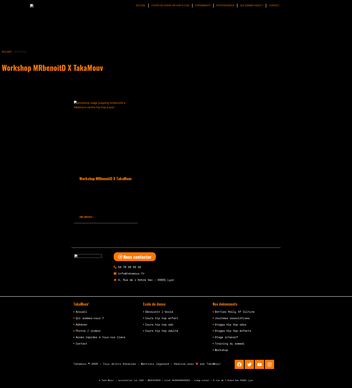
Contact (274, 5)
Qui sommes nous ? (251, 5)
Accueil (141, 5)
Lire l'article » (86, 216)
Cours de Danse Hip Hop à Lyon (170, 5)
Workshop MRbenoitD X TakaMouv (105, 178)
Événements (202, 5)
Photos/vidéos (225, 5)
